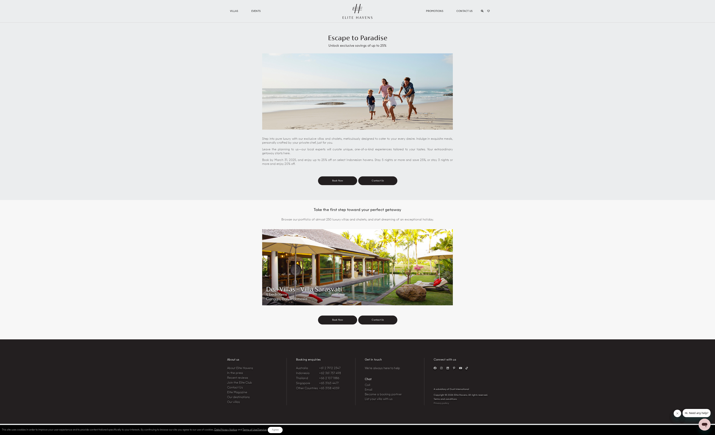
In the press (235, 373)
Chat (368, 379)
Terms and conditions (445, 399)
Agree (275, 430)
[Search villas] (482, 11)
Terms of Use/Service (255, 430)
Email (368, 390)
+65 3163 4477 (329, 383)
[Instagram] (441, 368)
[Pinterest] (454, 368)
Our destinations (238, 397)
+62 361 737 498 (330, 373)
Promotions (434, 11)
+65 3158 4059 (329, 388)
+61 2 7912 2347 (329, 368)
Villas (234, 11)
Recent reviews (237, 378)
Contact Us (464, 11)
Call (367, 385)
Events (256, 11)
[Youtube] (460, 368)
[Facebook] (435, 368)
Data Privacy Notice (225, 430)
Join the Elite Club (239, 383)
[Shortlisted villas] (488, 11)
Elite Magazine (237, 392)
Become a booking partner (383, 394)
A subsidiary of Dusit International (451, 389)
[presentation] (265, 266)
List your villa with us (379, 399)
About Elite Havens (240, 368)
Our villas (233, 402)
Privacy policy (441, 403)
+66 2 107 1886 (329, 378)
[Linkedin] (447, 368)
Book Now (337, 181)
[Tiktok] (466, 368)
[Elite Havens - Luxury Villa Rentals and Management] (357, 17)
